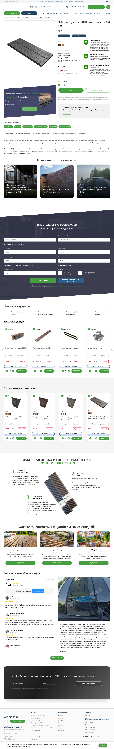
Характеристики (23, 134)
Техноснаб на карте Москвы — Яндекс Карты (30, 653)
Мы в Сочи (88, 724)
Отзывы (97, 13)
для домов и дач (27, 126)
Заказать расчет (97, 90)
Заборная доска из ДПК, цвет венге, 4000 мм (69, 418)
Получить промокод (30, 109)
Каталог (34, 712)
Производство (79, 1)
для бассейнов (8, 126)
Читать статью (67, 114)
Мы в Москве (89, 732)
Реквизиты (61, 718)
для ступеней (53, 126)
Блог (65, 1)
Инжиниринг (42, 1)
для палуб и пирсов (64, 126)
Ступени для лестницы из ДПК (40, 725)
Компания (30, 13)
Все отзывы (57, 658)
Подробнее (20, 563)
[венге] (61, 414)
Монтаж (87, 715)
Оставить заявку (88, 684)
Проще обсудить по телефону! (71, 280)
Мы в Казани (89, 722)
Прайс (75, 13)
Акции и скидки (86, 13)
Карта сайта (34, 739)
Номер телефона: (63, 236)
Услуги (41, 13)
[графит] (65, 414)
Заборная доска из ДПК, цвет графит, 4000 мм (14, 418)
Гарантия (67, 13)
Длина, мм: (7, 248)
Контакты (106, 13)
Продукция (12, 13)
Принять (102, 745)
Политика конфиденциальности (40, 736)
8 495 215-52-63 (78, 7)
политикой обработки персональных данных (68, 286)
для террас (17, 126)
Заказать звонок (18, 721)
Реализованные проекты (55, 1)
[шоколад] (63, 414)
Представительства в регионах (97, 719)
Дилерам (71, 1)
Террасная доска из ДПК (38, 715)
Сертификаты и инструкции (64, 134)
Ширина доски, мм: (9, 269)
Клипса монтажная (95, 348)
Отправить (43, 281)
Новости (60, 715)
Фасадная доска (35, 720)
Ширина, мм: (61, 248)
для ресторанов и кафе (41, 126)
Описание (8, 134)
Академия (61, 728)
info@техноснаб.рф (37, 6)
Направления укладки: (10, 257)
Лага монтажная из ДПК (42, 348)
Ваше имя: (6, 236)
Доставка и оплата (54, 13)
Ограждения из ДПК (37, 723)
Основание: (61, 257)
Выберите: (61, 269)
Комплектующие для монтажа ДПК (41, 728)
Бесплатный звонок (96, 7)
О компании (63, 712)
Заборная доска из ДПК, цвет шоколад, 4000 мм (42, 418)
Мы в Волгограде (90, 727)
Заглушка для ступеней (69, 348)
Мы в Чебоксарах (90, 729)
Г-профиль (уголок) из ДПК (15, 348)
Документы (61, 720)
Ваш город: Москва (9, 1)
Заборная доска (35, 718)
